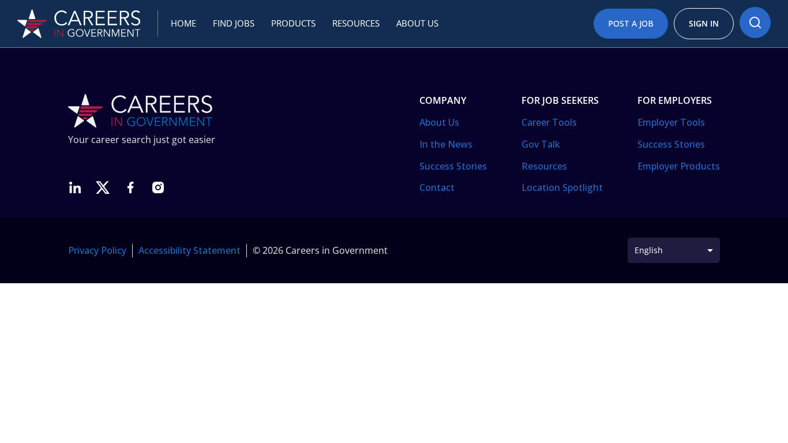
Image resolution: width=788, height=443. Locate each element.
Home (183, 23)
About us (417, 23)
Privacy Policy (97, 250)
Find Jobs (233, 23)
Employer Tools (671, 122)
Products (293, 23)
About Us (439, 122)
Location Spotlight (562, 187)
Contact (437, 187)
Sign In (704, 23)
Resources (356, 23)
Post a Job (631, 23)
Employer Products (678, 166)
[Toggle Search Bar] (755, 22)
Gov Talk (540, 144)
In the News (445, 144)
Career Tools (549, 122)
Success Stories (453, 166)
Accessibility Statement (189, 250)
